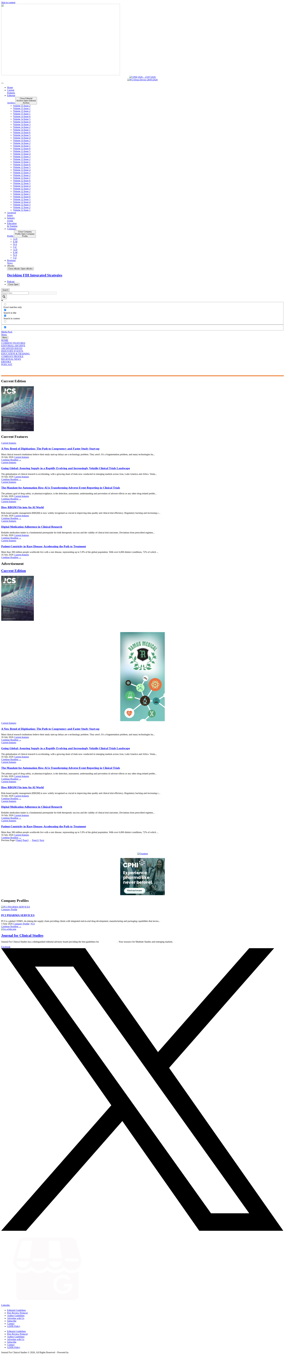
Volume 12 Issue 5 (21, 183)
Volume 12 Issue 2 (21, 191)
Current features (8, 443)
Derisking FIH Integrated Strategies (34, 275)
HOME (4, 340)
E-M (15, 241)
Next (41, 840)
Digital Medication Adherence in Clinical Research (31, 526)
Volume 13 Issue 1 (21, 162)
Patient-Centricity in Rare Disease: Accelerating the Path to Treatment (43, 546)
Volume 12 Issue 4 (21, 186)
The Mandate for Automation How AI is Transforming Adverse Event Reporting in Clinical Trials (60, 487)
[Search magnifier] (4, 297)
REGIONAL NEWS (11, 359)
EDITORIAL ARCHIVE (13, 345)
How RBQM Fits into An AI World (22, 507)
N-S (15, 244)
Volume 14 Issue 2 (21, 127)
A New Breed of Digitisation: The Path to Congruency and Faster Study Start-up (50, 448)
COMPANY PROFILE (12, 356)
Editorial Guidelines (16, 1310)
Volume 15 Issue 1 (21, 108)
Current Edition (13, 571)
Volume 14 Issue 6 (21, 116)
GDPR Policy (13, 1326)
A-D (15, 239)
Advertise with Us (15, 1318)
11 (35, 840)
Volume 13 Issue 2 (21, 159)
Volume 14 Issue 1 (21, 130)
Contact (10, 1323)
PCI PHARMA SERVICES (18, 915)
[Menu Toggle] (2, 83)
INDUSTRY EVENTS (12, 351)
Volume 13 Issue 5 (21, 151)
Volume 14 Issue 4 (21, 121)
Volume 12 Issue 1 (21, 194)
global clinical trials (108, 941)
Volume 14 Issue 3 (21, 124)
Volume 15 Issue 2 (21, 105)
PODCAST (6, 364)
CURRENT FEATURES (13, 343)
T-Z (15, 247)
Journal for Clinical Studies (22, 935)
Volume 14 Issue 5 (21, 119)
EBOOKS (6, 361)
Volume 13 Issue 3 (21, 156)
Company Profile (9, 909)
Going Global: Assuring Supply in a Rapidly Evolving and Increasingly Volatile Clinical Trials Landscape (65, 468)
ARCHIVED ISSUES (11, 348)
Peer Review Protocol (17, 1313)
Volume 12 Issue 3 (21, 188)
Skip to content (8, 2)
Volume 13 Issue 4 (21, 154)
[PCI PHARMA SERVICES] (15, 907)
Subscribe (11, 1321)
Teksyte (72, 1352)
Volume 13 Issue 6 (21, 148)
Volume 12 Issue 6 (21, 180)
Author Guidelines (15, 1315)
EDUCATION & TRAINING (15, 353)
